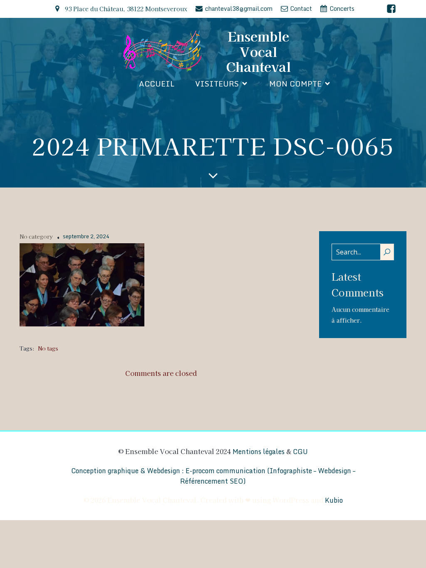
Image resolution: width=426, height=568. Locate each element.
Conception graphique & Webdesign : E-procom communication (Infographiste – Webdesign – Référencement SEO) (213, 476)
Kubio (334, 500)
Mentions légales (259, 451)
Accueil (156, 83)
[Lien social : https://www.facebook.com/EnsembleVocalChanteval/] (391, 9)
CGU (300, 451)
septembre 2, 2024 (86, 236)
